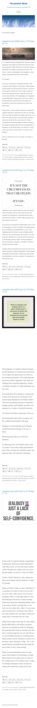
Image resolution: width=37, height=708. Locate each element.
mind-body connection (18, 159)
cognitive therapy (28, 274)
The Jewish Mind (18, 3)
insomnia (30, 155)
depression (5, 276)
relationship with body (27, 276)
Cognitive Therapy (23, 155)
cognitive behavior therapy (20, 157)
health (6, 689)
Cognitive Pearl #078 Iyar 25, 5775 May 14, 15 (18, 171)
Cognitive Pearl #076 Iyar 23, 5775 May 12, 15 (18, 290)
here (18, 234)
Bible (25, 687)
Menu (18, 11)
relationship (17, 276)
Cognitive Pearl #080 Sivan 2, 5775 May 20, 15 (18, 42)
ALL (16, 155)
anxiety (10, 157)
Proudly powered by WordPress (10, 705)
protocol (32, 478)
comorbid (14, 478)
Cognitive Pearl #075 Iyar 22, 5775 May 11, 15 (18, 492)
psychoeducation (6, 480)
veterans (14, 480)
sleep (15, 689)
